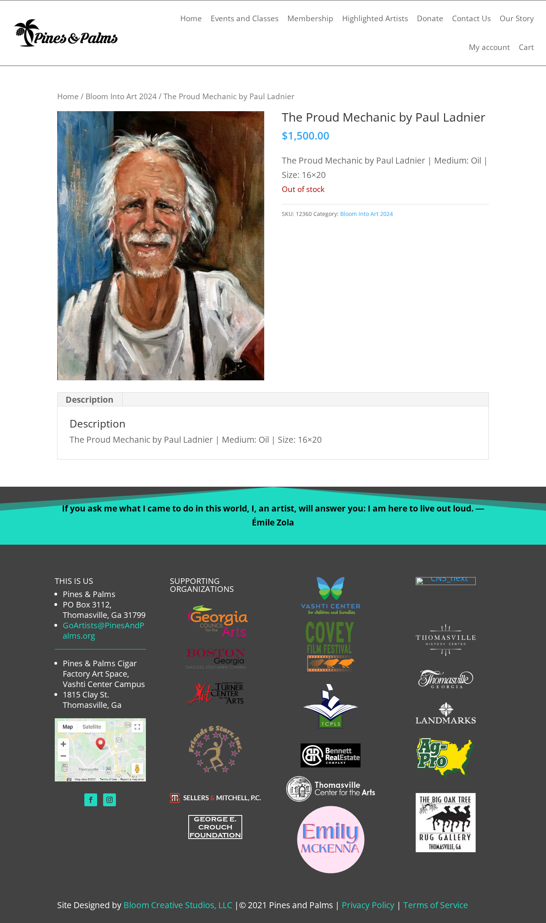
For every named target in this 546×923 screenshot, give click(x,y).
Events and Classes (245, 18)
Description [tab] (90, 399)
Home (191, 18)
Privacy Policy (368, 905)
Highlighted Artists (375, 18)
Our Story (517, 18)
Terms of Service (435, 905)
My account (489, 47)
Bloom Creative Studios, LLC (178, 905)
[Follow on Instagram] (109, 799)
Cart (526, 47)
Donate (430, 18)
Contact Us (471, 18)
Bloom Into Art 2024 (121, 96)
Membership (310, 18)
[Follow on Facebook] (90, 799)
